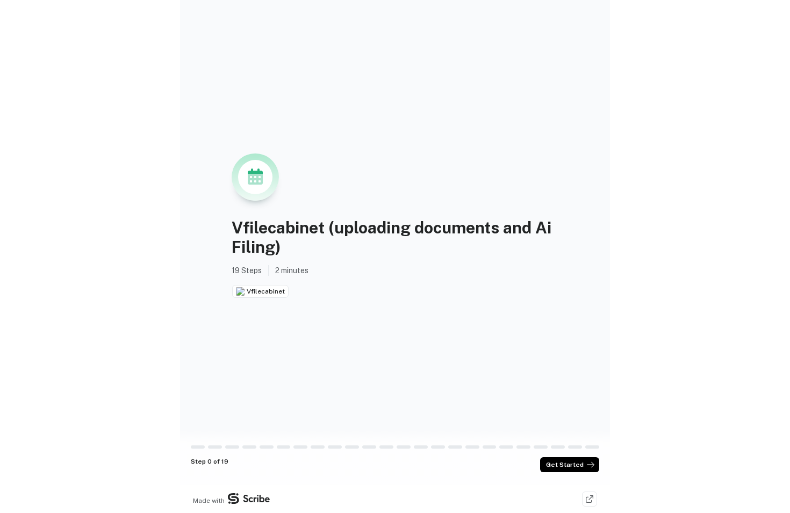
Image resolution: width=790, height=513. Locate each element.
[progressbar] (198, 447)
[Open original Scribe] (589, 499)
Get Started (565, 464)
